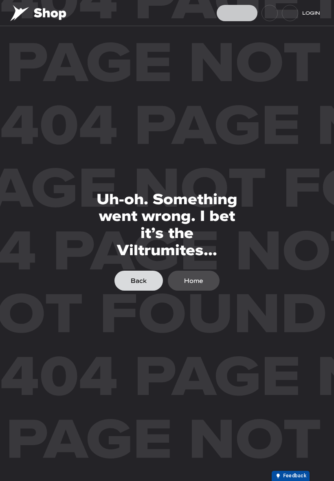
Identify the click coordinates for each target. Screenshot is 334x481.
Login (311, 13)
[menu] (290, 13)
